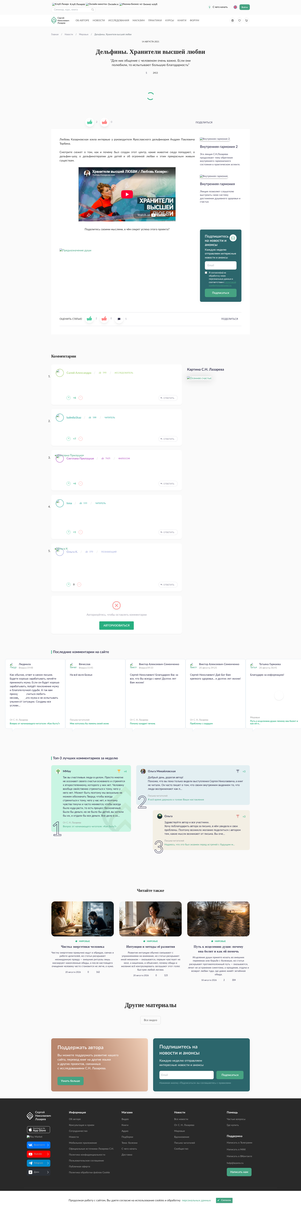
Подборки (127, 1137)
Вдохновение (181, 1137)
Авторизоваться (116, 625)
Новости (99, 20)
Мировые (84, 941)
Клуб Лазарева (76, 4)
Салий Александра (79, 372)
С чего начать (220, 7)
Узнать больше (70, 1081)
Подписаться (220, 292)
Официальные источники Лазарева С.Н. (91, 1149)
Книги (181, 20)
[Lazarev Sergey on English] (235, 7)
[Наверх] (294, 1173)
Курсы (169, 20)
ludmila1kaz (74, 417)
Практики (155, 20)
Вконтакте (39, 1145)
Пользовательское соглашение (86, 1160)
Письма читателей (184, 1143)
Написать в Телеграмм (239, 1143)
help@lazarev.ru (235, 1163)
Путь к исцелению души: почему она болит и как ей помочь (218, 949)
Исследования (118, 20)
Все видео (150, 1020)
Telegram (38, 1163)
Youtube (38, 1154)
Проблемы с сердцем (201, 724)
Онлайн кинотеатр (112, 4)
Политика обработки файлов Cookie (89, 1172)
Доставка (127, 1155)
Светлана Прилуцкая (80, 458)
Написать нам (239, 1172)
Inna (69, 503)
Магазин (139, 20)
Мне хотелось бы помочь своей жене (89, 724)
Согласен (226, 1200)
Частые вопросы (236, 1119)
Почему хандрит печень (142, 724)
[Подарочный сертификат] (232, 20)
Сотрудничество (78, 1131)
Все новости (181, 1119)
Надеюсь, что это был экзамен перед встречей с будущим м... (199, 844)
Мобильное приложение (83, 1143)
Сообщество (181, 1149)
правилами (225, 1083)
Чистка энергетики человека (82, 946)
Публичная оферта (79, 1166)
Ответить (169, 398)
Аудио (125, 1131)
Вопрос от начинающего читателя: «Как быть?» (35, 724)
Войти (245, 7)
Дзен (36, 1172)
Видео (125, 1119)
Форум (194, 20)
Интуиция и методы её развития (150, 946)
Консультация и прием (81, 1125)
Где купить (233, 1125)
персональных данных (196, 1200)
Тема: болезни (129, 1143)
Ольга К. (72, 551)
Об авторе (82, 20)
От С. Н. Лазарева (184, 1125)
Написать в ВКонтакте (239, 1156)
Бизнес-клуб (147, 4)
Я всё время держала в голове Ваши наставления (176, 799)
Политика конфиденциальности (87, 1155)
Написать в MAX (236, 1149)
